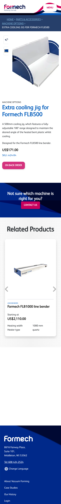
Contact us (30, 205)
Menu (50, 8)
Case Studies (11, 488)
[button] (7, 40)
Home (10, 19)
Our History (10, 494)
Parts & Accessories (28, 19)
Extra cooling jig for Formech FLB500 (25, 27)
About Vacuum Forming (16, 481)
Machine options (13, 23)
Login (7, 501)
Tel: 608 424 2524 (14, 462)
